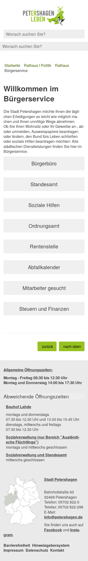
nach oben (72, 346)
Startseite (12, 65)
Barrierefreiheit (17, 545)
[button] (22, 501)
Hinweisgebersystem (50, 545)
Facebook (53, 529)
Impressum (13, 550)
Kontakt (57, 550)
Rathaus (62, 65)
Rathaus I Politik (37, 65)
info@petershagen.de (63, 517)
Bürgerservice (16, 70)
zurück (47, 346)
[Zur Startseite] (44, 16)
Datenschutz (37, 550)
